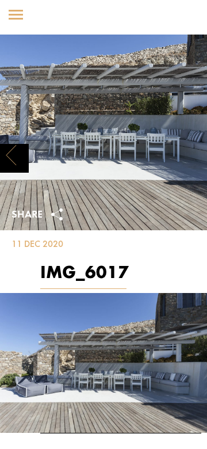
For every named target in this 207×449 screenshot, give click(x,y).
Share (28, 215)
